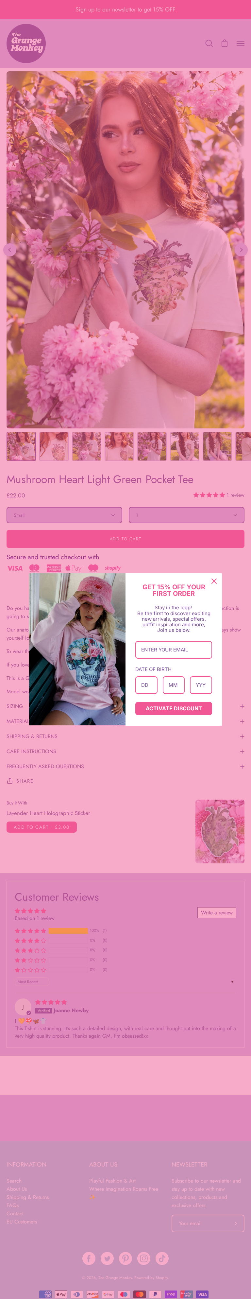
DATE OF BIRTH (153, 669)
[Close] (214, 581)
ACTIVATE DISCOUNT (174, 708)
